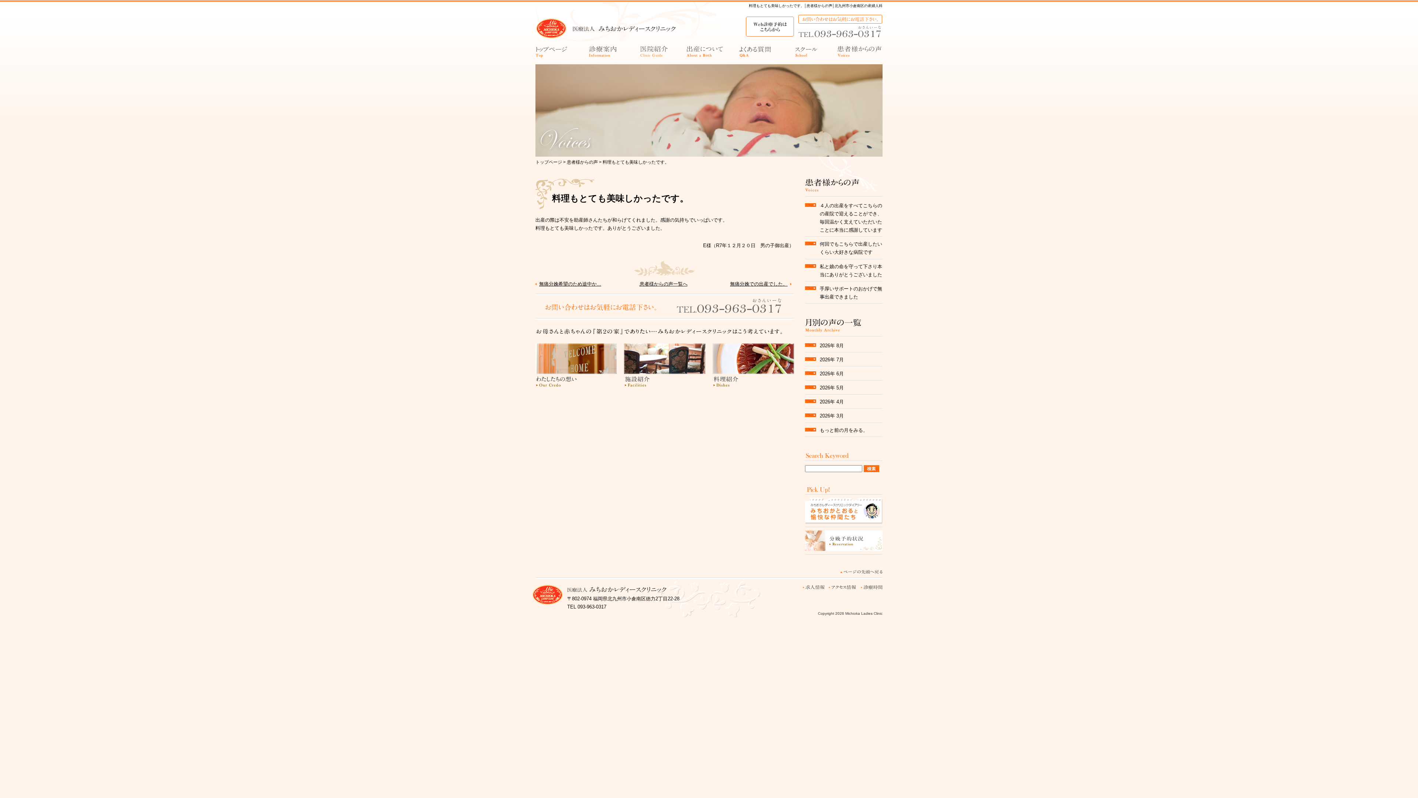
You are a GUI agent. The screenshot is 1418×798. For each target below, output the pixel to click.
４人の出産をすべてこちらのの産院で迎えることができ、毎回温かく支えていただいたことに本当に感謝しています (851, 218)
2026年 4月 (832, 402)
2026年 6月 (832, 373)
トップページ (552, 53)
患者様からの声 (860, 53)
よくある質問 (755, 53)
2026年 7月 (832, 359)
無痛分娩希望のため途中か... (570, 284)
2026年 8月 (832, 345)
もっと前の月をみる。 (844, 430)
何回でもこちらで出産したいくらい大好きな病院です (851, 248)
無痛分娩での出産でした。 (759, 284)
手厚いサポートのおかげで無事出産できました (851, 293)
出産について (705, 53)
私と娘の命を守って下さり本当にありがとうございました (851, 270)
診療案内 (603, 53)
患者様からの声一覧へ (664, 284)
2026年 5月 (832, 388)
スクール (809, 53)
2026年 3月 (832, 416)
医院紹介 (654, 53)
